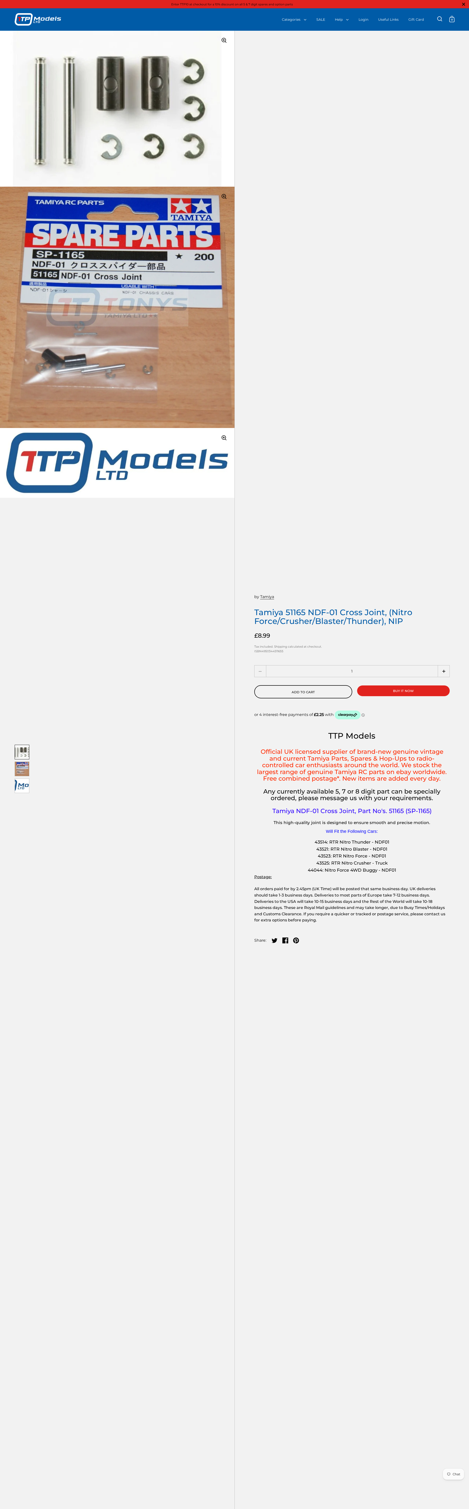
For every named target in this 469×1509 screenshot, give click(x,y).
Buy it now (403, 691)
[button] (444, 671)
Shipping (280, 646)
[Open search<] (439, 18)
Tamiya (267, 596)
